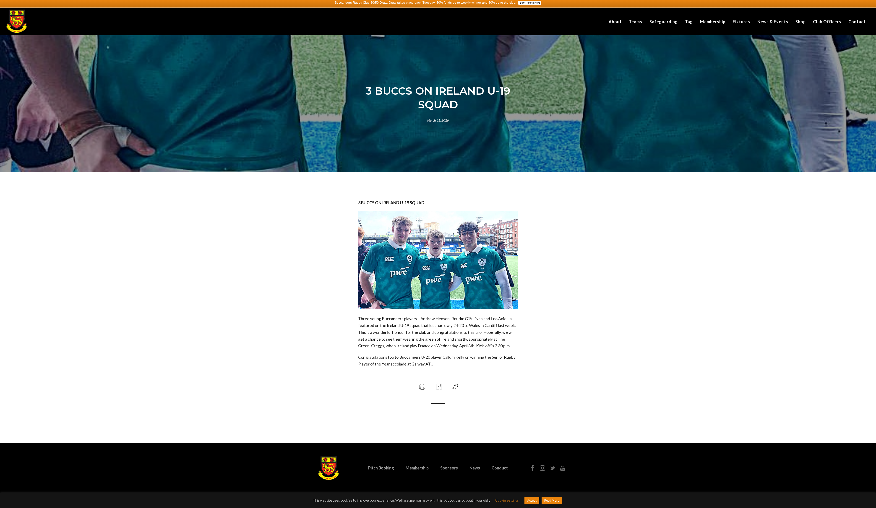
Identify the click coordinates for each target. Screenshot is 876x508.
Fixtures (741, 21)
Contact (857, 21)
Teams (635, 21)
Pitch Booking (381, 467)
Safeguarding (663, 21)
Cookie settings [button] (507, 500)
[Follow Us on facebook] (532, 468)
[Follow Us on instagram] (542, 468)
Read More (551, 500)
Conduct (500, 467)
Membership (712, 21)
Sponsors (449, 467)
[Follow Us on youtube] (562, 468)
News (474, 467)
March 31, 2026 (438, 120)
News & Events (772, 21)
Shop (800, 21)
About (615, 21)
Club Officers (827, 21)
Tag (689, 21)
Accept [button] (532, 500)
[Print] (421, 386)
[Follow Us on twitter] (552, 468)
